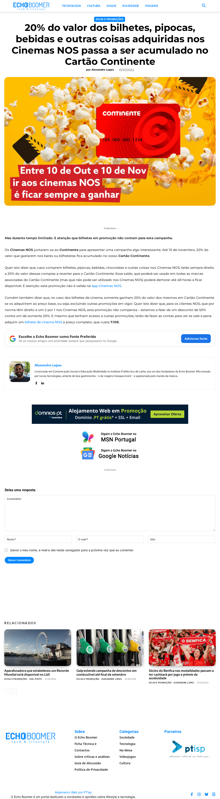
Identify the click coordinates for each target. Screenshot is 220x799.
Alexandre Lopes (103, 69)
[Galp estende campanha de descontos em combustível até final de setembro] (109, 647)
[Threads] (214, 794)
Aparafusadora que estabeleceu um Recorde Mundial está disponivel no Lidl (36, 672)
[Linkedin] (42, 382)
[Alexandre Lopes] (19, 373)
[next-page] (14, 691)
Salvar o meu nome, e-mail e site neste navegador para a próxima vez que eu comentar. (72, 550)
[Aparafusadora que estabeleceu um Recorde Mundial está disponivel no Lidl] (37, 647)
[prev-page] (7, 691)
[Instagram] (199, 794)
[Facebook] (36, 382)
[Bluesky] (206, 794)
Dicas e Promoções (109, 19)
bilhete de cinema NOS (43, 322)
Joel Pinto (35, 679)
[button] (204, 6)
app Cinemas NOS (106, 286)
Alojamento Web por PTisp (73, 792)
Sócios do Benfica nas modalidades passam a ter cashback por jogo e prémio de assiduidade (181, 674)
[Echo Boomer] (31, 6)
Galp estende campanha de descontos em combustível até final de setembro (106, 672)
